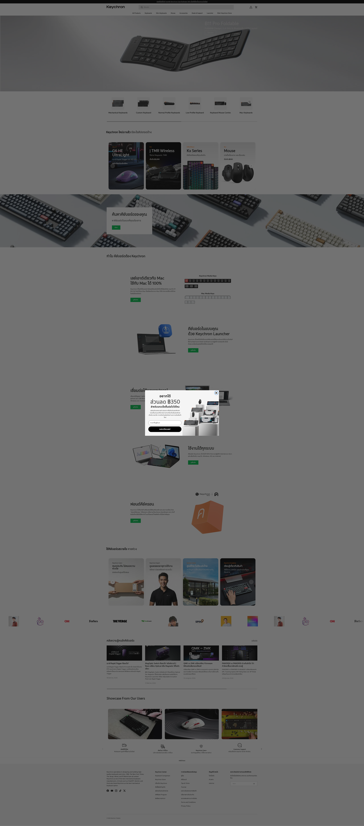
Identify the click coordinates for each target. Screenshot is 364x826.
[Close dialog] (216, 393)
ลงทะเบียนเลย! (164, 429)
